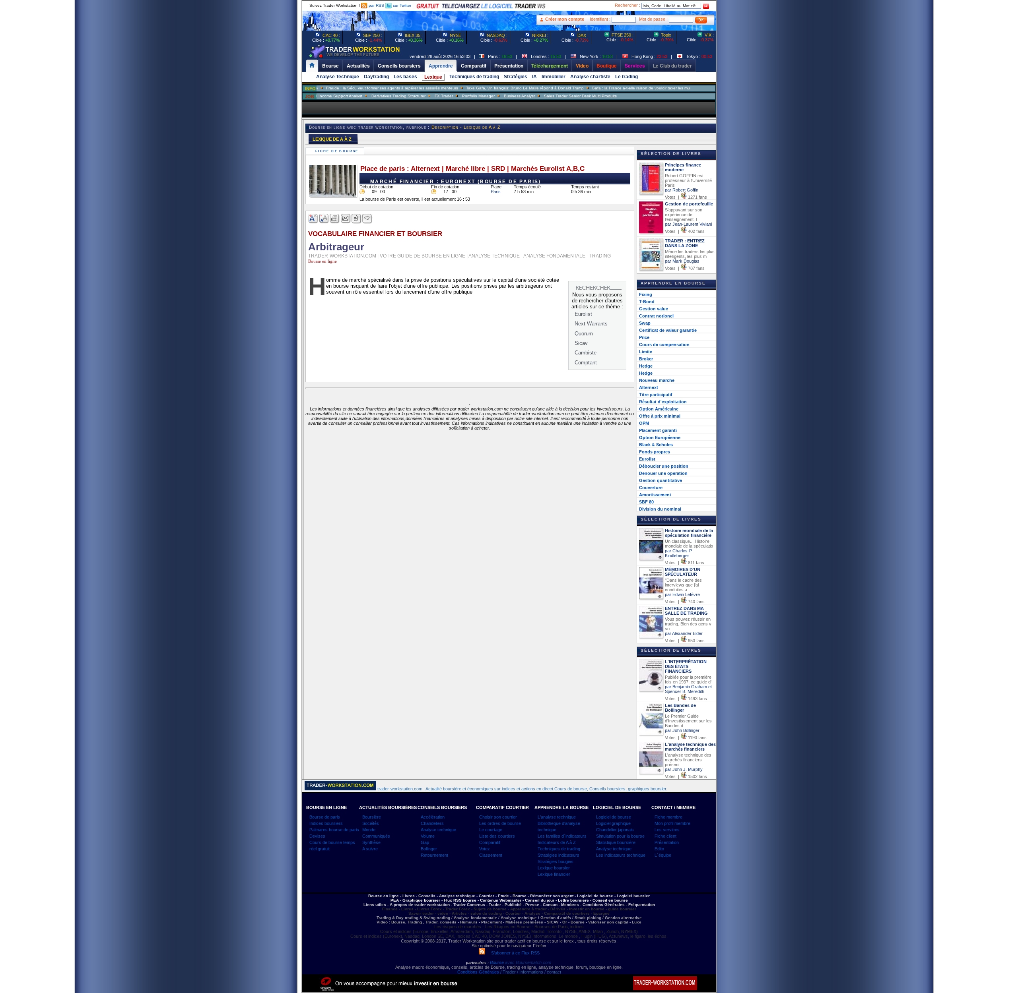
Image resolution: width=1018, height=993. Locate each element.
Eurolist (583, 314)
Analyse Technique (337, 76)
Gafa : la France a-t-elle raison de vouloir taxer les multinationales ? (631, 88)
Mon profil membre (672, 823)
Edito (659, 848)
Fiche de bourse (338, 151)
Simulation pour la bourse (620, 836)
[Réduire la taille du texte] (324, 218)
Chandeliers (432, 823)
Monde (368, 829)
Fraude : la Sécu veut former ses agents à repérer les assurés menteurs (370, 88)
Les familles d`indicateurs (562, 836)
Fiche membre (668, 817)
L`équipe (663, 855)
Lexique (433, 77)
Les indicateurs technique (620, 855)
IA (534, 76)
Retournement (434, 855)
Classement (490, 855)
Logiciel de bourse (613, 817)
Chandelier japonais (615, 829)
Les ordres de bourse (500, 823)
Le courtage (490, 829)
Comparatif (489, 842)
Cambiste (585, 353)
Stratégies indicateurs (558, 855)
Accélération (433, 817)
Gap (425, 842)
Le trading (626, 76)
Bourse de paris (324, 817)
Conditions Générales (478, 972)
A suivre (370, 848)
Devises (317, 836)
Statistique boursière (615, 842)
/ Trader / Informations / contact (530, 972)
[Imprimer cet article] (335, 218)
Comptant (586, 363)
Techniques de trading (474, 76)
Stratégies (515, 76)
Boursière (371, 817)
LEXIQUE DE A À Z (332, 139)
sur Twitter (401, 5)
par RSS (375, 5)
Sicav (581, 343)
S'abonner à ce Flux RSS (512, 952)
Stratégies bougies (555, 861)
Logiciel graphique (613, 823)
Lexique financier (554, 874)
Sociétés (370, 823)
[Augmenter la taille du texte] (313, 218)
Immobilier (553, 76)
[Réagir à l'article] (356, 218)
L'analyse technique (557, 817)
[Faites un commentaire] (367, 218)
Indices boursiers (326, 823)
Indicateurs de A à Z (557, 842)
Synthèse (371, 842)
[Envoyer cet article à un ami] (345, 218)
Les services (667, 829)
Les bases (405, 76)
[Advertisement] (254, 159)
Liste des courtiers (497, 836)
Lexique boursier (554, 867)
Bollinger (429, 848)
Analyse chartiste (590, 76)
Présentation (667, 842)
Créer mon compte (564, 19)
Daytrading (376, 76)
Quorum (584, 334)
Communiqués (376, 836)
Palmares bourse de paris (334, 829)
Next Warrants (591, 324)
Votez (484, 848)
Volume (428, 836)
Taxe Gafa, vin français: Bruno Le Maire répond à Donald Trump (502, 88)
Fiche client (665, 836)
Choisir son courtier (498, 817)
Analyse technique (438, 829)
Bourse (497, 962)
